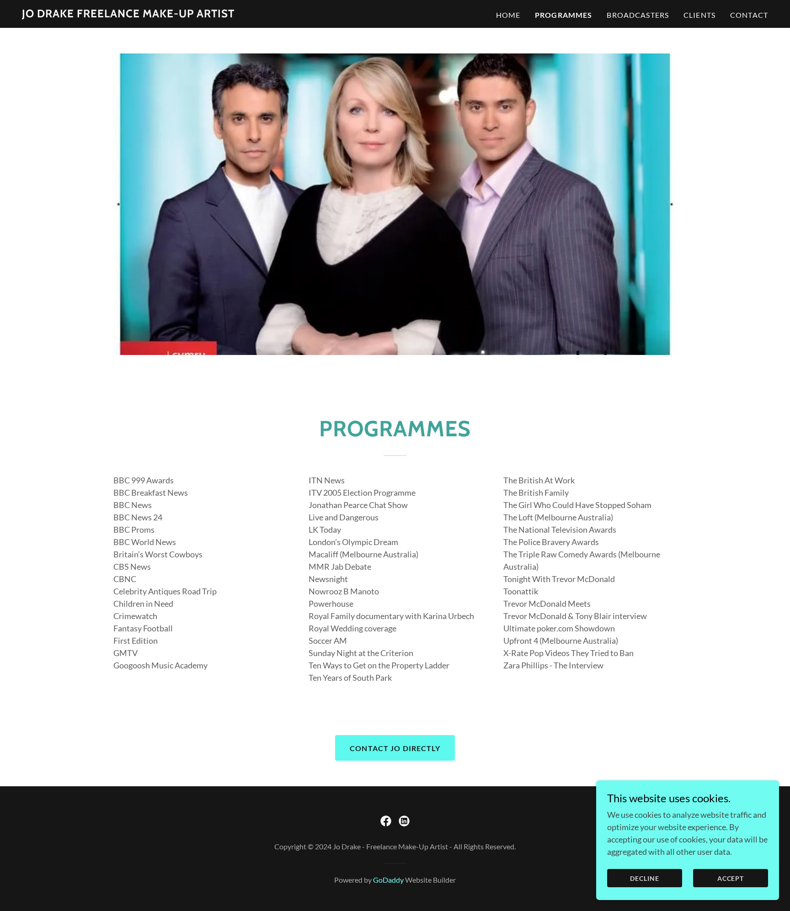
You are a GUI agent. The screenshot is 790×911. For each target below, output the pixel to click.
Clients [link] (699, 15)
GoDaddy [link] (388, 879)
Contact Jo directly (395, 748)
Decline (644, 878)
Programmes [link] (563, 15)
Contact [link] (749, 15)
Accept (730, 878)
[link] (128, 14)
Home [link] (508, 15)
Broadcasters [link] (638, 15)
